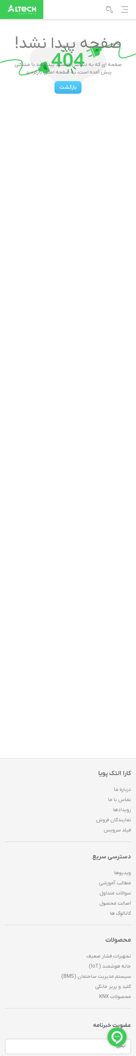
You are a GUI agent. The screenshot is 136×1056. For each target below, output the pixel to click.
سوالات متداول (115, 893)
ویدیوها (122, 873)
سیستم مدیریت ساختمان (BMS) (96, 976)
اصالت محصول (115, 903)
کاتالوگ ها (120, 913)
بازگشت (68, 87)
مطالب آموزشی (115, 883)
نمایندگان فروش (113, 820)
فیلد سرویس (117, 830)
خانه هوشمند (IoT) (110, 966)
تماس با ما (119, 800)
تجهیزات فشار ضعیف (108, 956)
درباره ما (122, 789)
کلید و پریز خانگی (113, 986)
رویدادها (122, 810)
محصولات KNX (115, 997)
